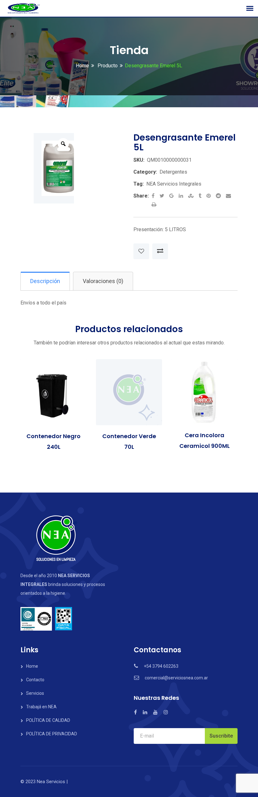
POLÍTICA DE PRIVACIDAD (51, 733)
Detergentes (173, 172)
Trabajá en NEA (41, 706)
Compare (160, 251)
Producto (107, 66)
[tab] (45, 281)
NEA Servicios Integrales (173, 184)
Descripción (45, 281)
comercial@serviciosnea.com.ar (176, 677)
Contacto (35, 679)
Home (82, 66)
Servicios (35, 693)
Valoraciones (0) (103, 281)
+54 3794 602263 (161, 666)
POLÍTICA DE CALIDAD (48, 720)
